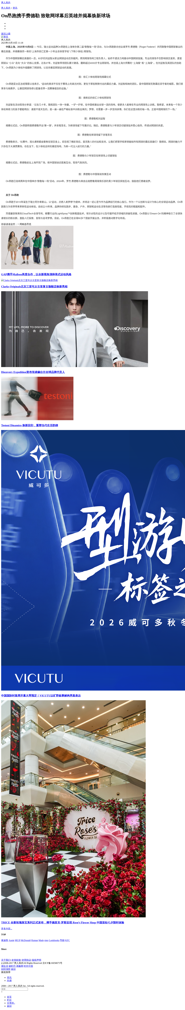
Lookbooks (54, 940)
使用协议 (26, 960)
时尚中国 (28, 966)
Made (41, 940)
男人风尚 (5, 2)
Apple (11, 940)
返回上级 (5, 33)
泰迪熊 (4, 940)
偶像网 (19, 966)
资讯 (15, 8)
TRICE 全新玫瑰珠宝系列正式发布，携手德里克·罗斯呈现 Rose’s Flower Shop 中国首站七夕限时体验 (62, 922)
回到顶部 (5, 969)
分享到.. (11, 1003)
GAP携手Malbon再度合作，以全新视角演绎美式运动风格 (36, 274)
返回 (13, 969)
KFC (67, 940)
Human (34, 940)
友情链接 (16, 960)
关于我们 (5, 960)
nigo (46, 940)
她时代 (12, 966)
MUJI (17, 940)
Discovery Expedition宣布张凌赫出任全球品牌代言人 (33, 372)
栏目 (9, 1000)
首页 (9, 997)
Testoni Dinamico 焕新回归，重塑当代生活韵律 (29, 425)
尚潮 (9, 980)
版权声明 (36, 960)
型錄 (62, 940)
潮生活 (4, 966)
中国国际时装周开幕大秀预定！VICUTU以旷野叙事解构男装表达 (41, 695)
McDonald (26, 940)
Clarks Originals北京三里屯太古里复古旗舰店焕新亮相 (34, 286)
